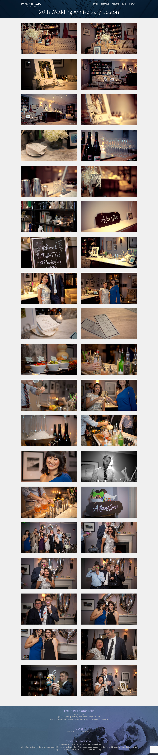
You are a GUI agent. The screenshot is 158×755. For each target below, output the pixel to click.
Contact (132, 4)
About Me (115, 4)
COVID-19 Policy (85, 732)
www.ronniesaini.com (58, 719)
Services (95, 4)
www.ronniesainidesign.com (78, 719)
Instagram (104, 719)
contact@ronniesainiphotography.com (85, 717)
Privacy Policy (72, 732)
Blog (124, 4)
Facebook (94, 719)
